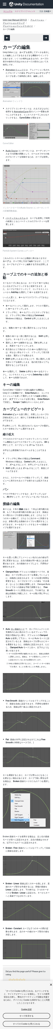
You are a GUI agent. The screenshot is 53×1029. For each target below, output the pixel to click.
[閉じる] (51, 985)
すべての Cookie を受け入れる (26, 1024)
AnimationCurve (21, 111)
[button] (10, 980)
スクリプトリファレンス (25, 11)
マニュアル (7, 11)
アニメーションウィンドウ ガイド (18, 26)
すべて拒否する (26, 1016)
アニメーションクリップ (14, 23)
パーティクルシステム (15, 218)
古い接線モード (18, 629)
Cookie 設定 (26, 1009)
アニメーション (37, 20)
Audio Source (12, 151)
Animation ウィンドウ (15, 70)
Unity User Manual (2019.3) (15, 20)
